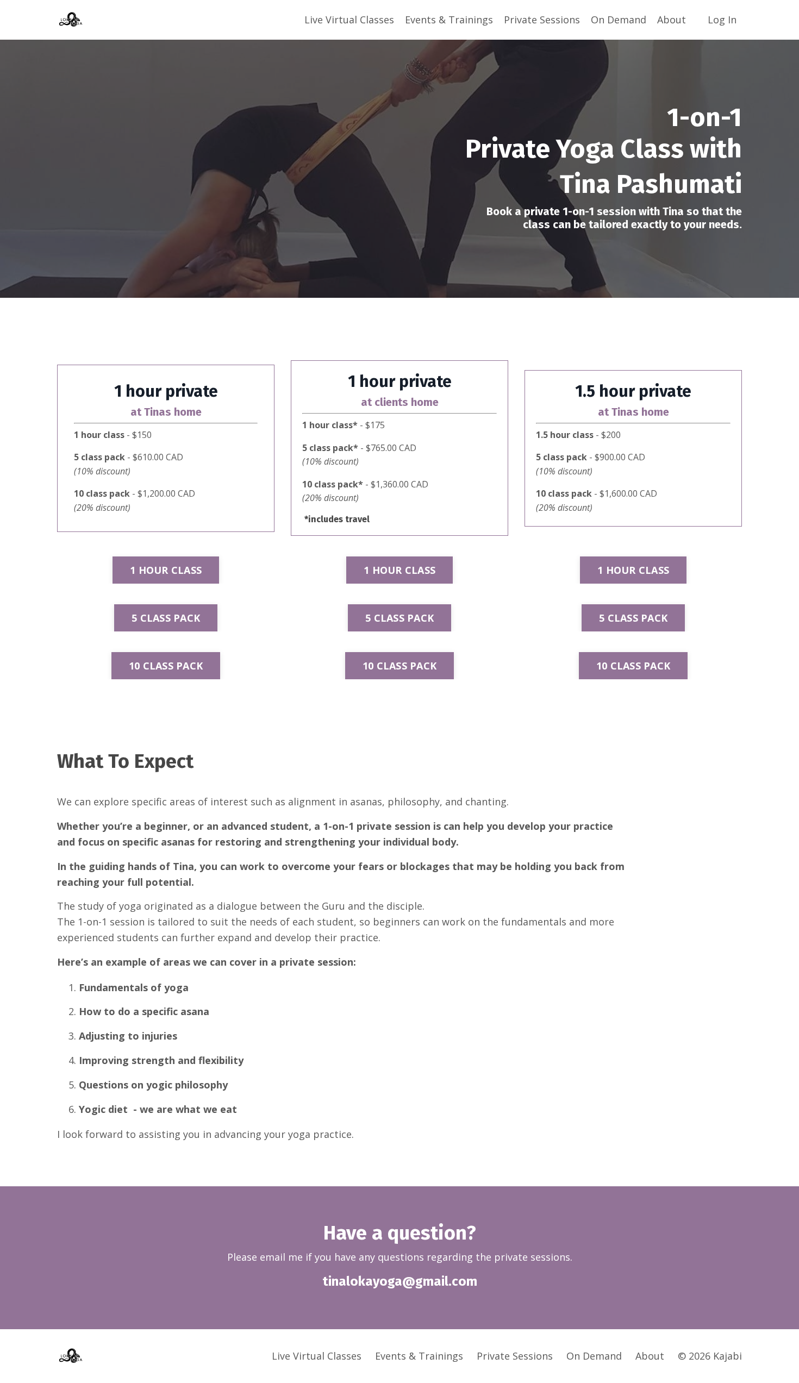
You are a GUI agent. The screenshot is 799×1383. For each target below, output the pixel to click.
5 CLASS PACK (166, 617)
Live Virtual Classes (349, 19)
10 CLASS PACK (166, 665)
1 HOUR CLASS (166, 570)
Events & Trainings (449, 19)
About (671, 19)
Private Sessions (542, 19)
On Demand (618, 19)
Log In (722, 19)
